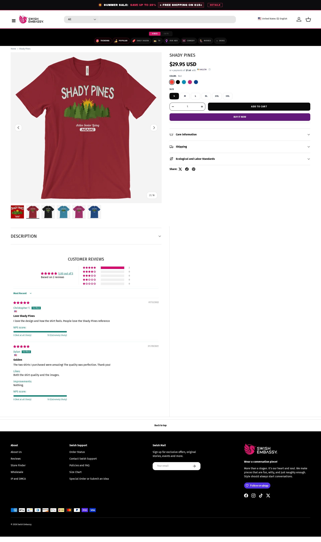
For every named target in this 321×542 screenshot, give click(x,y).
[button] (308, 19)
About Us (16, 452)
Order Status (77, 452)
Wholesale (17, 472)
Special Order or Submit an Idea (89, 478)
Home (13, 49)
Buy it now (240, 116)
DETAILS (215, 5)
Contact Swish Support (83, 458)
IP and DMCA (18, 478)
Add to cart (259, 106)
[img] (21, 302)
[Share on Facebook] (187, 169)
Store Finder (18, 465)
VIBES (155, 34)
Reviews (16, 458)
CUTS (166, 34)
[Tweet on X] (180, 169)
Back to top (160, 425)
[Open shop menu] (14, 21)
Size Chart (75, 472)
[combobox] (150, 19)
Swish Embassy (24, 524)
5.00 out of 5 (65, 273)
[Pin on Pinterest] (193, 169)
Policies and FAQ (79, 465)
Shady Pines (24, 49)
